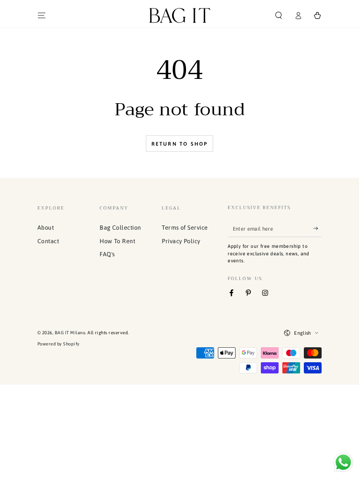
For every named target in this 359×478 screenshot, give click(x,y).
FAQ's (107, 254)
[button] (278, 15)
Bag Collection (120, 227)
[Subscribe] (317, 228)
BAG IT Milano (70, 332)
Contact (48, 241)
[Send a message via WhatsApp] (343, 462)
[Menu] (41, 15)
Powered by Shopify (58, 343)
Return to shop (179, 144)
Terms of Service (185, 227)
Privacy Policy (181, 241)
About (45, 227)
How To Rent (117, 241)
